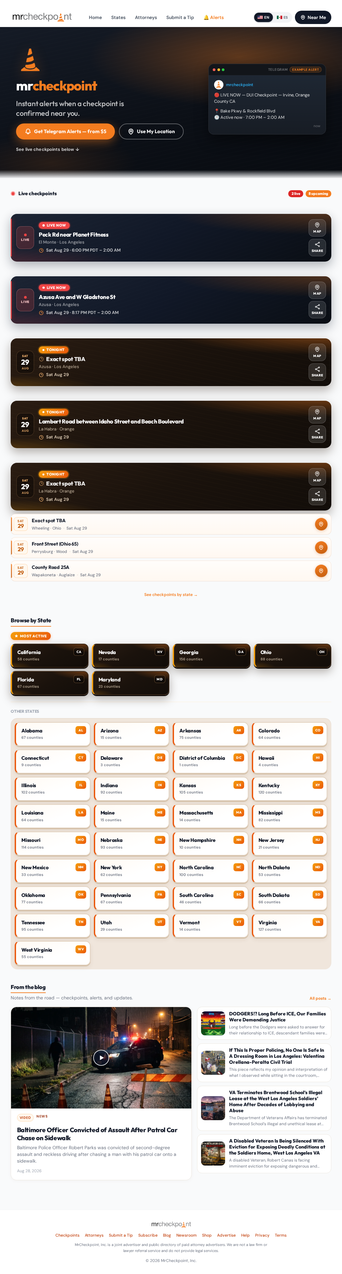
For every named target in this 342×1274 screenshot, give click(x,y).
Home (95, 17)
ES (286, 17)
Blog (167, 1235)
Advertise (226, 1235)
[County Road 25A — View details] (171, 571)
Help (245, 1235)
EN (266, 17)
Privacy (262, 1235)
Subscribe (148, 1235)
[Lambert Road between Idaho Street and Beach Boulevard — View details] (171, 424)
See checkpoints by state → (171, 594)
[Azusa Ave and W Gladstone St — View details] (171, 300)
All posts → (320, 998)
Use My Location (156, 131)
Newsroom (186, 1235)
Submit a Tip (180, 17)
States (118, 17)
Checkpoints (67, 1235)
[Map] (321, 524)
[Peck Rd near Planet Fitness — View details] (171, 238)
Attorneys (146, 17)
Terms (281, 1235)
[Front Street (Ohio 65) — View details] (171, 548)
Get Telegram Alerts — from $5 (70, 131)
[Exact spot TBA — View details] (171, 362)
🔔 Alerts (213, 17)
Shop (207, 1235)
